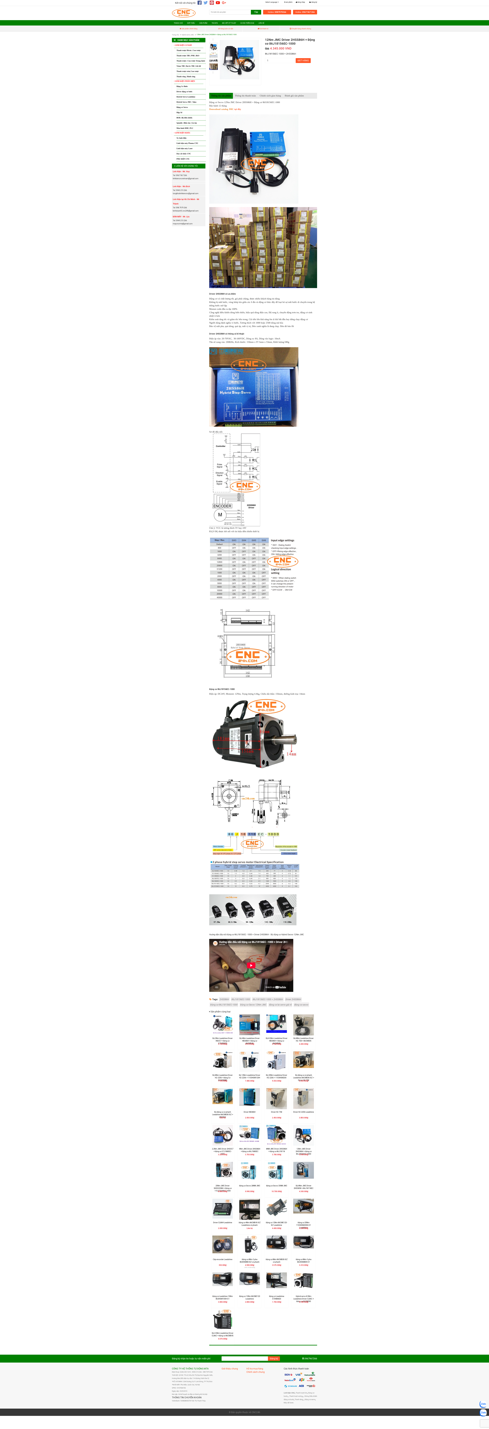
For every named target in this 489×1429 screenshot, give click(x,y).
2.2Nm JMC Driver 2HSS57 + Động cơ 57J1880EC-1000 (222, 1151)
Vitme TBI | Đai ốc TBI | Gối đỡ (188, 66)
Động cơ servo (310, 1399)
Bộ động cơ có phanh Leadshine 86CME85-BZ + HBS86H (222, 1114)
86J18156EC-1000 (241, 999)
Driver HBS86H (249, 1112)
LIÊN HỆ (261, 23)
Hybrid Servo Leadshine (185, 97)
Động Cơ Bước (182, 86)
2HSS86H (224, 999)
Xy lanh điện (181, 138)
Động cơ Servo (182, 107)
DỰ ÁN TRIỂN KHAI (247, 23)
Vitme (306, 1396)
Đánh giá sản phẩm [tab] (294, 95)
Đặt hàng (303, 60)
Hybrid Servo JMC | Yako (186, 102)
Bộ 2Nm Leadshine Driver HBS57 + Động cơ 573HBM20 (223, 1040)
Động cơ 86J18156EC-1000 (224, 1004)
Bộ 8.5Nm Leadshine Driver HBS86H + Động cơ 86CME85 (276, 1040)
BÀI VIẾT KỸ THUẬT (229, 23)
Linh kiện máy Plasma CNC (187, 143)
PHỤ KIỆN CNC (183, 159)
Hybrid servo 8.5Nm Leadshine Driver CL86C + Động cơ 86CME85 (303, 1298)
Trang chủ (175, 35)
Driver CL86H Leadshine (222, 1223)
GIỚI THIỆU (191, 23)
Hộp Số (179, 112)
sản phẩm (288, 2)
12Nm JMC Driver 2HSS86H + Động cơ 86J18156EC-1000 (304, 1151)
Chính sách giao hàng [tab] (270, 95)
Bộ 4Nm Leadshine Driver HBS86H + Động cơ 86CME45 (250, 1040)
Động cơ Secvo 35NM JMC (276, 1186)
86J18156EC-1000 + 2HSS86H (268, 999)
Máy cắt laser (288, 1403)
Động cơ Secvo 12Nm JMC (253, 1004)
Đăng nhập (301, 2)
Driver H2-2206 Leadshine (303, 1112)
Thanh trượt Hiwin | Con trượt (188, 50)
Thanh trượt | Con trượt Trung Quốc (190, 61)
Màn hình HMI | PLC (184, 128)
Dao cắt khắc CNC (183, 154)
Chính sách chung (255, 1372)
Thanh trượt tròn (301, 1393)
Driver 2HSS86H (293, 999)
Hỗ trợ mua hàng (254, 1368)
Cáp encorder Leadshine (222, 1259)
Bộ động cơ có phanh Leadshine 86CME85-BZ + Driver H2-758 (303, 1077)
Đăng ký (314, 2)
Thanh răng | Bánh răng (185, 77)
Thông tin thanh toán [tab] (245, 95)
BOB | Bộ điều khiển (184, 118)
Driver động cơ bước (184, 92)
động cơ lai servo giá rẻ (280, 1004)
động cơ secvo (301, 1004)
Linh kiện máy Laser (184, 148)
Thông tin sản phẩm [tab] (221, 95)
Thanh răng (299, 1399)
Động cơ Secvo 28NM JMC (249, 1186)
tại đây (237, 109)
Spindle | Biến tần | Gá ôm (186, 123)
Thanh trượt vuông (296, 1396)
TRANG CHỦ (178, 23)
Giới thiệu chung (230, 1368)
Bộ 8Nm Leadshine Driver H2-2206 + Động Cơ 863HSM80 (223, 1077)
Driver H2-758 (276, 1112)
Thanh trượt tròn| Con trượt (187, 71)
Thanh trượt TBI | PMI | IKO (187, 56)
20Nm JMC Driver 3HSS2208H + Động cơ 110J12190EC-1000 (223, 1188)
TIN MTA (215, 23)
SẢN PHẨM (203, 23)
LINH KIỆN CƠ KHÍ (183, 45)
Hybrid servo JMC (188, 35)
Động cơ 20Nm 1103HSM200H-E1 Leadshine (303, 1225)
